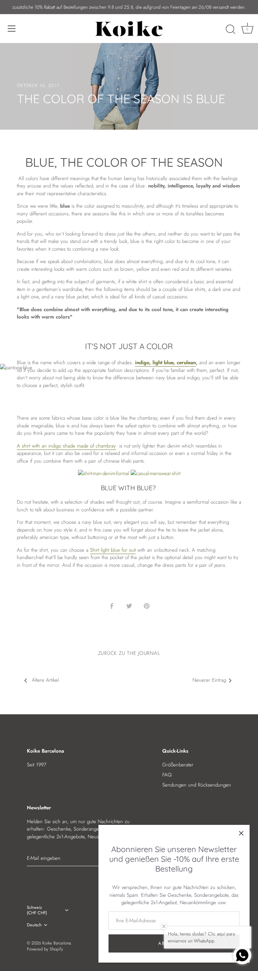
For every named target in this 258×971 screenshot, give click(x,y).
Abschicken (174, 943)
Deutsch (34, 925)
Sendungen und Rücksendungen (196, 785)
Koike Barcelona (56, 943)
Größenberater (178, 764)
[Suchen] (230, 29)
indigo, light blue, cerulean (165, 362)
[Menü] (11, 28)
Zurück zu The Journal (129, 653)
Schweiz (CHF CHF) (37, 910)
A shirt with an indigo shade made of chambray (66, 446)
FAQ (167, 774)
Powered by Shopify (45, 949)
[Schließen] (241, 833)
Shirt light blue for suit (113, 550)
